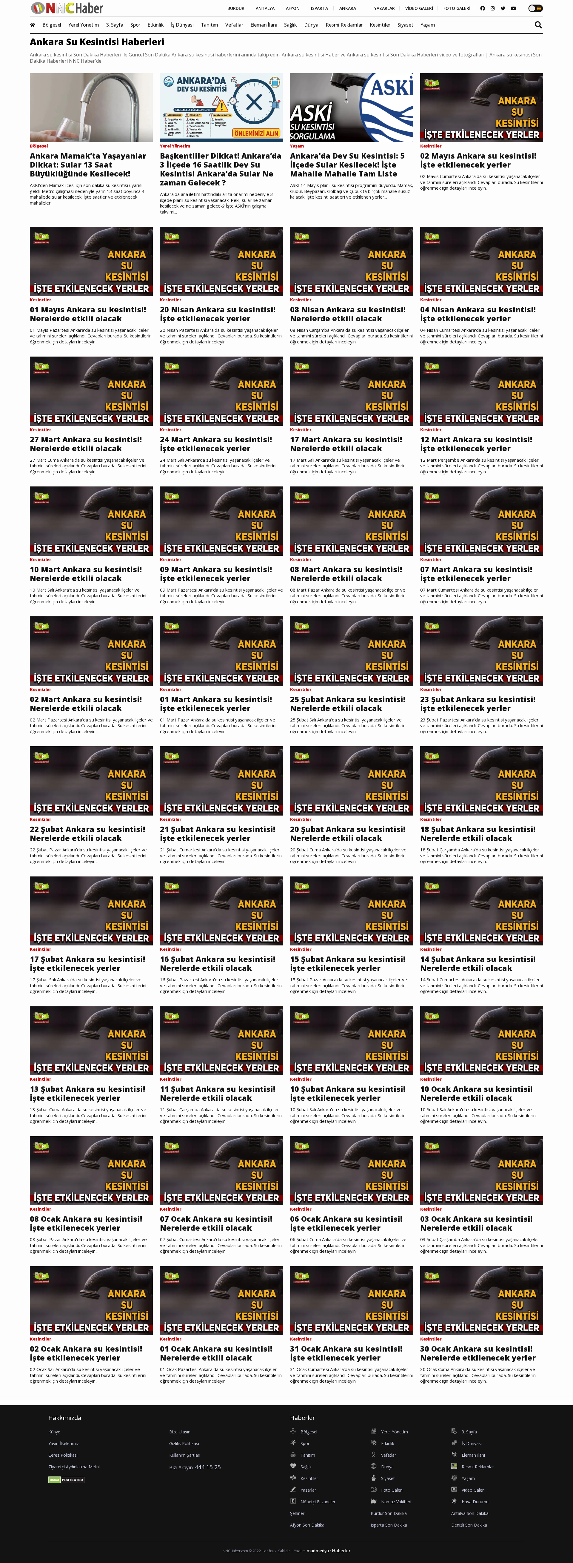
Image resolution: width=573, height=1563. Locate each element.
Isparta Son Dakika (389, 1525)
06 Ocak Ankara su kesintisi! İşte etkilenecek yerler (346, 1223)
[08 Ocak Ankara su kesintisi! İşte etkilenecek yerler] (91, 1170)
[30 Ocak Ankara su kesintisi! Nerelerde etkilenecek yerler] (481, 1300)
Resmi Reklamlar (344, 25)
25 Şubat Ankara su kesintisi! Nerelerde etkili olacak (347, 704)
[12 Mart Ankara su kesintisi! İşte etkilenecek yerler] (481, 390)
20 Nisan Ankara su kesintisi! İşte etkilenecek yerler (217, 314)
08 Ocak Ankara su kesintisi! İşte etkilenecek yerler (86, 1223)
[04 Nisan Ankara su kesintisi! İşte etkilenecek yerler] (481, 260)
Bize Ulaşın (179, 1432)
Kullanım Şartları (184, 1455)
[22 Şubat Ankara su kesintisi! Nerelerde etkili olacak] (91, 780)
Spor (135, 25)
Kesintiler (380, 25)
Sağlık (290, 25)
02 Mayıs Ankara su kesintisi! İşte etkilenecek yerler (478, 160)
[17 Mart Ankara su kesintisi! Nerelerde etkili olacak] (351, 390)
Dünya (311, 25)
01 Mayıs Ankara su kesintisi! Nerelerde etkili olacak (88, 314)
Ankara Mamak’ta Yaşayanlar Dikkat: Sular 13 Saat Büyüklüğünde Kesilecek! (88, 164)
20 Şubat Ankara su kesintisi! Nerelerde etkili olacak (347, 833)
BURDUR (235, 8)
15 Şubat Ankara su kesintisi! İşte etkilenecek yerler (347, 963)
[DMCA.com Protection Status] (66, 1479)
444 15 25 (208, 1467)
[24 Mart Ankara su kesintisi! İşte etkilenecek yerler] (221, 390)
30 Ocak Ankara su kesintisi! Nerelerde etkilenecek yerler (478, 1353)
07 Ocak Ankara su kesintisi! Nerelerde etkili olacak (216, 1223)
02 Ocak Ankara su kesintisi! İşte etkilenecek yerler (86, 1353)
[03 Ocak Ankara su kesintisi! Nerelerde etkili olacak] (481, 1170)
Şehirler (297, 1513)
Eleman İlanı (263, 25)
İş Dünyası (182, 25)
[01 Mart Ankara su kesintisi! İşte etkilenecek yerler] (221, 650)
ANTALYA (265, 8)
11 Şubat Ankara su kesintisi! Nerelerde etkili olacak (217, 1093)
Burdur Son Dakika (389, 1513)
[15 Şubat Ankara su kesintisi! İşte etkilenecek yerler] (351, 910)
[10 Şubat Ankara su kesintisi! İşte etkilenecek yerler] (351, 1040)
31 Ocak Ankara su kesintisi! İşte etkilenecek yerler (346, 1353)
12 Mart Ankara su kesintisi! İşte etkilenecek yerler (476, 444)
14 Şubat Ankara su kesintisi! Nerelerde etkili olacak (477, 963)
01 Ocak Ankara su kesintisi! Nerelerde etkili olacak (216, 1353)
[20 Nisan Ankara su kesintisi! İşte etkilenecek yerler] (221, 260)
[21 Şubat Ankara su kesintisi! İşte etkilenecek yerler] (221, 780)
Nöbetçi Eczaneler (318, 1501)
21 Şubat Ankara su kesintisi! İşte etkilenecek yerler (217, 833)
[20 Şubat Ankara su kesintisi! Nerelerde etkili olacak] (351, 780)
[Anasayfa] (35, 25)
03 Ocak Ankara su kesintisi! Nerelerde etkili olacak (476, 1223)
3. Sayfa (114, 25)
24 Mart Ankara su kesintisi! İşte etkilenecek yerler (216, 444)
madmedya (317, 1550)
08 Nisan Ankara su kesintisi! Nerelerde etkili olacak (348, 314)
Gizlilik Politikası (184, 1443)
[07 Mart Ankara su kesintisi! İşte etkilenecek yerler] (481, 520)
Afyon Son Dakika (307, 1525)
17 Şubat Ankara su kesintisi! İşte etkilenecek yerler (87, 963)
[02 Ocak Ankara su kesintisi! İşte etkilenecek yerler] (91, 1300)
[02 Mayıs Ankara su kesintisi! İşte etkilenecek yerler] (481, 107)
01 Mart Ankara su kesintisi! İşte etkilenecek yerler (216, 704)
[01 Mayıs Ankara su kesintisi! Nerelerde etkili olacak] (91, 260)
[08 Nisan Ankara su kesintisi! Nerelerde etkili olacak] (351, 260)
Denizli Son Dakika (469, 1525)
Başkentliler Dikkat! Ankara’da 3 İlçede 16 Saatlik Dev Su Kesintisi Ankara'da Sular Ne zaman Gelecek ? (220, 169)
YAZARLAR (384, 8)
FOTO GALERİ (456, 8)
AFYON (293, 8)
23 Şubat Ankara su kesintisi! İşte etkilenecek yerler (477, 704)
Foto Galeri (392, 1490)
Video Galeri (473, 1490)
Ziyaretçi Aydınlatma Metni (74, 1467)
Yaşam (427, 25)
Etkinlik (155, 25)
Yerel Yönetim (83, 25)
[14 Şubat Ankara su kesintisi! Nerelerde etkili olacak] (481, 910)
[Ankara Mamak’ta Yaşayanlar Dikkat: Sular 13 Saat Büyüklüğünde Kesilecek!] (91, 107)
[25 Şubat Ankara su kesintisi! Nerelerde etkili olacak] (351, 650)
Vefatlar (234, 25)
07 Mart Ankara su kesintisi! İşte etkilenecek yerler (476, 574)
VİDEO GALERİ (419, 8)
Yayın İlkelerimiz (63, 1443)
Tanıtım (209, 25)
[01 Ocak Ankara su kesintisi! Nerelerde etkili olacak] (221, 1300)
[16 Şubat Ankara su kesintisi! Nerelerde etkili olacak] (221, 910)
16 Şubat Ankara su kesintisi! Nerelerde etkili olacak (217, 963)
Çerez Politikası (63, 1455)
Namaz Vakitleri (396, 1501)
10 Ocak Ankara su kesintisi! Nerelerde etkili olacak (476, 1093)
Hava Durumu (475, 1501)
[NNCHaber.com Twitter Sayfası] (502, 8)
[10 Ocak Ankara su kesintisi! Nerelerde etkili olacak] (481, 1040)
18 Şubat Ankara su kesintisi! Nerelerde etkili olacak (477, 833)
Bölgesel (51, 25)
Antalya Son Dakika (470, 1513)
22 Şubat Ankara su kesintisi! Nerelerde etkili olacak (87, 833)
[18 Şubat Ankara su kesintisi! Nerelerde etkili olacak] (481, 780)
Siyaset (405, 25)
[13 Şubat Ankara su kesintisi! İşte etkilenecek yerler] (91, 1040)
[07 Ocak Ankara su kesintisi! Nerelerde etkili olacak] (221, 1170)
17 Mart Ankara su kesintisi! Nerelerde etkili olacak (346, 444)
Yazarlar (308, 1490)
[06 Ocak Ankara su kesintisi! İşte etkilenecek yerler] (351, 1170)
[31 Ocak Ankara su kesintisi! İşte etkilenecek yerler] (351, 1300)
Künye (54, 1432)
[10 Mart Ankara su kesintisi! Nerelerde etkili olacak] (91, 520)
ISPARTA (319, 8)
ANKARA (347, 8)
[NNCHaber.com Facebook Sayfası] (482, 8)
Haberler (341, 1550)
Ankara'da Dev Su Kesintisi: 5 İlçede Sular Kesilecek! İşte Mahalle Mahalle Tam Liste (347, 164)
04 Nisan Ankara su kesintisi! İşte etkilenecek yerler (478, 314)
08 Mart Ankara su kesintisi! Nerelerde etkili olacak (346, 574)
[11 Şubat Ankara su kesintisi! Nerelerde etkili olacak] (221, 1040)
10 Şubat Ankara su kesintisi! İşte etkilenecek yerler (347, 1093)
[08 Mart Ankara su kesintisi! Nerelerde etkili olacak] (351, 520)
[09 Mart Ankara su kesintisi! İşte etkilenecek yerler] (221, 520)
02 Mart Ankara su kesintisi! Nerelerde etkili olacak (86, 704)
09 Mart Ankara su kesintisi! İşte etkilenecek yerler (216, 574)
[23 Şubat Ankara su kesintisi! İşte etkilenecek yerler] (481, 650)
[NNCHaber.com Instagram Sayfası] (493, 8)
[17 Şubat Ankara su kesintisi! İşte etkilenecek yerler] (91, 910)
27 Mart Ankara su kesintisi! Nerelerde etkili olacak (86, 444)
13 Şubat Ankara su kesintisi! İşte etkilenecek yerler (87, 1093)
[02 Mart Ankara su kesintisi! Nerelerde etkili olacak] (91, 650)
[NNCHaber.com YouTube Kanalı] (513, 8)
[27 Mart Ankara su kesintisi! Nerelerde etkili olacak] (91, 390)
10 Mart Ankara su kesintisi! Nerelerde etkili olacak (86, 574)
